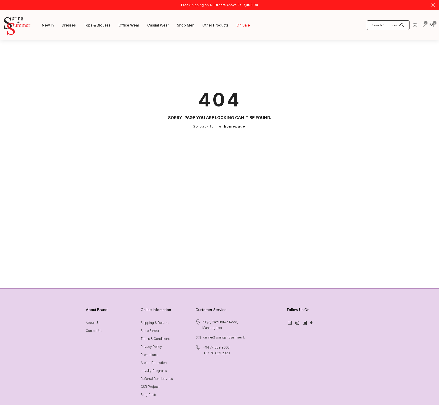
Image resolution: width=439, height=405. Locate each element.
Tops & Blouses (97, 25)
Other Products (215, 25)
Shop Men (185, 25)
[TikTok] (311, 323)
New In (48, 25)
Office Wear (128, 25)
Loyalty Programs (154, 371)
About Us (92, 323)
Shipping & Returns (155, 323)
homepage (234, 126)
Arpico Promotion (154, 363)
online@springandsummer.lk (224, 337)
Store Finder (150, 331)
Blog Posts (149, 395)
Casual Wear (158, 25)
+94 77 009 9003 (216, 347)
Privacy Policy (151, 347)
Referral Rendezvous (157, 379)
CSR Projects (150, 387)
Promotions (149, 355)
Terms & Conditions (155, 339)
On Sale (243, 25)
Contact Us (94, 331)
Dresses (69, 25)
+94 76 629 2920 (216, 353)
